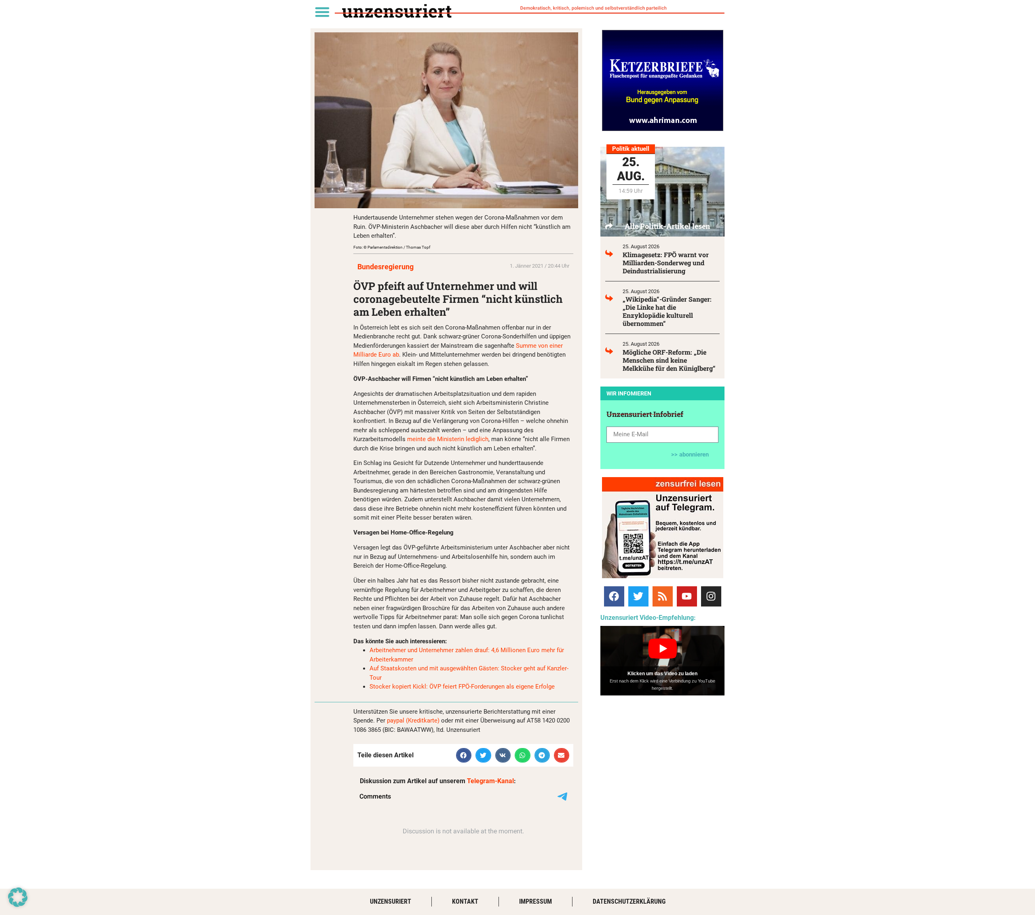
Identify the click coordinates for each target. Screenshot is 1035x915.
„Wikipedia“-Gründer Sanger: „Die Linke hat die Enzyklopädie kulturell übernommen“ (667, 311)
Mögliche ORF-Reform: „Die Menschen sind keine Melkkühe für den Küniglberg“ (669, 360)
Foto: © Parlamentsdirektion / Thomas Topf (391, 247)
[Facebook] (614, 596)
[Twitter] (638, 596)
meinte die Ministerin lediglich (447, 439)
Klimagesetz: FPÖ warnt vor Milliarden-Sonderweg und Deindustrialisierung (666, 262)
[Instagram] (711, 596)
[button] (322, 11)
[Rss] (663, 596)
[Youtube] (687, 596)
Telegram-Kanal (490, 781)
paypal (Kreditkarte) (413, 720)
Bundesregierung (385, 266)
